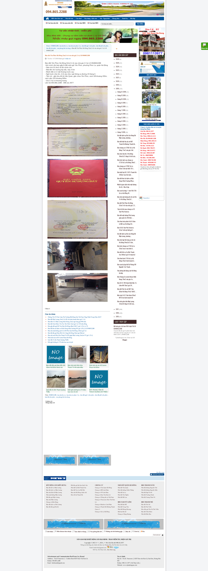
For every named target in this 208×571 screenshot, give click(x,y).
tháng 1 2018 (121, 132)
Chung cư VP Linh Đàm (101, 492)
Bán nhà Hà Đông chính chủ (79, 492)
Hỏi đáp (132, 18)
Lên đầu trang (160, 472)
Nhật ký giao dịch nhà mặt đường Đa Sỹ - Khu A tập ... (126, 185)
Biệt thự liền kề (122, 511)
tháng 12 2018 (121, 92)
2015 (117, 316)
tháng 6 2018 (121, 114)
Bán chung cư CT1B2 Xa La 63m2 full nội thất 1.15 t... (125, 167)
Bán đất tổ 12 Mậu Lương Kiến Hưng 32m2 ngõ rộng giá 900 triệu (67, 321)
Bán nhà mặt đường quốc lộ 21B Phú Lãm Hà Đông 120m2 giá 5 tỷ (67, 331)
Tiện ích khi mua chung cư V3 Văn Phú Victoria (126, 210)
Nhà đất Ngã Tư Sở (146, 492)
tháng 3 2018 (121, 125)
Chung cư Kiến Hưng (52, 502)
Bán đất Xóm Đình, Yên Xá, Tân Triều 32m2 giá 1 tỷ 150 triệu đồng (67, 324)
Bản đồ (128, 531)
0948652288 (55, 46)
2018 (117, 88)
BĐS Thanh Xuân (148, 485)
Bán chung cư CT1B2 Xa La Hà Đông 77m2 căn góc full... (126, 148)
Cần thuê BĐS (93, 23)
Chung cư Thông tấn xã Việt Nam (104, 497)
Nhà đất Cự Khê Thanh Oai (78, 487)
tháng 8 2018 (121, 106)
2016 (117, 313)
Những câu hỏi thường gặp (114, 531)
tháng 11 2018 (121, 95)
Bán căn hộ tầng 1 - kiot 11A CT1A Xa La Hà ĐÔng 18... (126, 191)
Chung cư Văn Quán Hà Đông (103, 487)
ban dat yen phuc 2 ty (75, 46)
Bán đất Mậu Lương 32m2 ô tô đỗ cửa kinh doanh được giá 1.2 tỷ (66, 319)
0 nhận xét (68, 58)
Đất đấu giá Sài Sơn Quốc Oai (79, 485)
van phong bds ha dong (64, 48)
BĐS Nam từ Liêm (124, 502)
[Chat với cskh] (116, 547)
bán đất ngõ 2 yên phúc (88, 46)
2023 (118, 70)
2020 (118, 81)
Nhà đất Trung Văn (123, 507)
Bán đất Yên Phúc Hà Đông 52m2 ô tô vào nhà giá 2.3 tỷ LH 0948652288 (67, 55)
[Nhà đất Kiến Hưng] (151, 88)
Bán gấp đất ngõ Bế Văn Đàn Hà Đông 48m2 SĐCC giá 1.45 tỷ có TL (68, 326)
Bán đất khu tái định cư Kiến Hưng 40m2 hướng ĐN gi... (126, 179)
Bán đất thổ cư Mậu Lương (53, 487)
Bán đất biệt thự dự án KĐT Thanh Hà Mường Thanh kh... (126, 142)
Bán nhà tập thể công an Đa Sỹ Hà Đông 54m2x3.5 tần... (126, 241)
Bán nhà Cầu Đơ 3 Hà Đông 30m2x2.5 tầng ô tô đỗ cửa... (126, 155)
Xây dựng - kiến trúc (90, 18)
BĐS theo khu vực (57, 18)
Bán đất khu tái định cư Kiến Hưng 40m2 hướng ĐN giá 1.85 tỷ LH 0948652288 (71, 328)
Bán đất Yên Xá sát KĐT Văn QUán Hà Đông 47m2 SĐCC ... (126, 290)
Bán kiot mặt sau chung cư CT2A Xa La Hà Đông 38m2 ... (126, 161)
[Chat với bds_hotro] (110, 547)
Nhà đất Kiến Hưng (151, 90)
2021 (117, 77)
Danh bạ (125, 18)
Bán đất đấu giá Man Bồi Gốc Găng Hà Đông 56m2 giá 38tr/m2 (66, 333)
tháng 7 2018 (121, 110)
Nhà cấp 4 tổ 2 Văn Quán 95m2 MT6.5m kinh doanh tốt (126, 296)
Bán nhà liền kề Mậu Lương (54, 492)
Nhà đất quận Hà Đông (127, 485)
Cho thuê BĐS (81, 23)
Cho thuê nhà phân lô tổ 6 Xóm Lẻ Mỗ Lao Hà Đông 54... (126, 222)
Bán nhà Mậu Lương (52, 499)
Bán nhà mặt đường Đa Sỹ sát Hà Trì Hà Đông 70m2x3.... (126, 198)
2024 (118, 66)
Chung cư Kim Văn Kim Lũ (102, 495)
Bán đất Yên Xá (145, 504)
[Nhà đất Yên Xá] (151, 103)
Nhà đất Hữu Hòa (146, 514)
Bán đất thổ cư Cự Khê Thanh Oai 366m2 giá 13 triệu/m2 (126, 253)
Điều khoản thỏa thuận (64, 531)
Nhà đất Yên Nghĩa (123, 495)
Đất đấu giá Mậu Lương (53, 497)
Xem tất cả (146, 198)
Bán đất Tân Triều (146, 507)
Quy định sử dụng (80, 531)
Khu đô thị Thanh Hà (77, 495)
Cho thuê (79, 18)
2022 (118, 74)
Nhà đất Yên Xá (151, 105)
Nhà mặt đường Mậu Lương (54, 495)
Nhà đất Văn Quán (151, 119)
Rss (144, 531)
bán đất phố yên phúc (102, 46)
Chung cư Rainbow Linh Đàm (103, 504)
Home (48, 46)
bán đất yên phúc (51, 48)
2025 (118, 63)
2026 (118, 59)
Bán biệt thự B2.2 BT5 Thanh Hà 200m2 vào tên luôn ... (126, 173)
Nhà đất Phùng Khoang (124, 509)
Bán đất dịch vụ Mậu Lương (54, 490)
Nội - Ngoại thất (105, 18)
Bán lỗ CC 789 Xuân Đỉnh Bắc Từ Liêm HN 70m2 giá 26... (126, 284)
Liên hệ (136, 531)
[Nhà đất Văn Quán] (151, 117)
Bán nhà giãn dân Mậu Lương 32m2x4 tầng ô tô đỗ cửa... (126, 302)
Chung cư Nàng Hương (124, 514)
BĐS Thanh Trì (147, 502)
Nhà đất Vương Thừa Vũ (148, 497)
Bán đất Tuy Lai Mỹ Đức (78, 490)
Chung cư (99, 485)
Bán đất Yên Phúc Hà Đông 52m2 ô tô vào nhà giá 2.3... (126, 204)
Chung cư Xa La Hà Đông (102, 511)
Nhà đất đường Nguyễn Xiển (149, 490)
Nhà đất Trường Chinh (147, 495)
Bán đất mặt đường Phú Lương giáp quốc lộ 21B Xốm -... (126, 216)
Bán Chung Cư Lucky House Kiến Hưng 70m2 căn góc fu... (126, 278)
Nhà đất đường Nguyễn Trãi (149, 487)
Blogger (125, 340)
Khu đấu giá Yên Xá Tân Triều (150, 509)
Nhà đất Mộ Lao (122, 497)
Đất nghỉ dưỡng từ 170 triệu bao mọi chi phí (60, 342)
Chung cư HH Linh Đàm (102, 490)
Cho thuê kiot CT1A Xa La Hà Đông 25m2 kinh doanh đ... (126, 259)
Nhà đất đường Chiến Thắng (126, 490)
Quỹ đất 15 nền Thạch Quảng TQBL (58, 340)
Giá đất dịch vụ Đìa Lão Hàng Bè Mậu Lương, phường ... (126, 136)
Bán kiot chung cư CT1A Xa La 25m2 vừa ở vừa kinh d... (126, 247)
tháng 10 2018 (121, 99)
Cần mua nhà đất (67, 23)
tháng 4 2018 (121, 121)
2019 (117, 85)
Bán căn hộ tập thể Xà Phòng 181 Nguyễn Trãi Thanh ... (126, 265)
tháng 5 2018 (121, 117)
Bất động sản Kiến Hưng (56, 485)
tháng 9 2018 (121, 102)
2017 (117, 309)
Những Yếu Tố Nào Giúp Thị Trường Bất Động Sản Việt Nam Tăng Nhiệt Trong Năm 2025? (74, 317)
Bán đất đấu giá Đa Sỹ (52, 507)
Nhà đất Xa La (122, 492)
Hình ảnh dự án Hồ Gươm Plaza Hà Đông (60, 337)
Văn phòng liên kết (96, 531)
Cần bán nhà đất (53, 23)
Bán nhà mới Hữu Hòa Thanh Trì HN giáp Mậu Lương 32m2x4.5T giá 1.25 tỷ (70, 335)
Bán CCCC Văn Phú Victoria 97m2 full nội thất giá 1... (125, 228)
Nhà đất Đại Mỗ (122, 504)
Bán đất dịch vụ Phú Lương (54, 504)
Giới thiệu (50, 531)
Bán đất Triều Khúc (146, 511)
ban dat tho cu (64, 46)
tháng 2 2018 (121, 128)
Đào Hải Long (111, 550)
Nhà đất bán (69, 18)
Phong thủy (116, 18)
